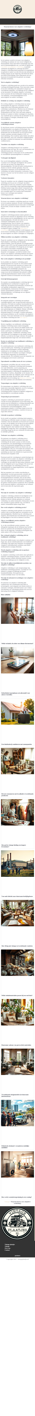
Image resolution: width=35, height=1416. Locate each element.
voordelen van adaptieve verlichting (12, 67)
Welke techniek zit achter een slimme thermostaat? (17, 643)
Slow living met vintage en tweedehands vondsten (17, 946)
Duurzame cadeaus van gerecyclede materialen (16, 1045)
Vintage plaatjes (10, 1244)
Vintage (6, 1201)
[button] (17, 21)
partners (17, 1255)
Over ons (7, 1248)
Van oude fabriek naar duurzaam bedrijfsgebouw (17, 896)
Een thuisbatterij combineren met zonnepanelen (16, 744)
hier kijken (23, 317)
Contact (7, 1250)
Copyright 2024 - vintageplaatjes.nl (17, 1259)
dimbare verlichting (26, 378)
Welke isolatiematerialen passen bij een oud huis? (16, 995)
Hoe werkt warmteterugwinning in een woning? (16, 1197)
